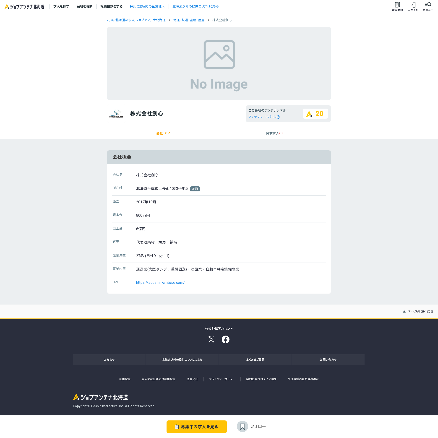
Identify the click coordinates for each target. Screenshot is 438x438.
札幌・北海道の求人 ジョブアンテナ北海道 (136, 20)
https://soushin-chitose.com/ (160, 282)
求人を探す (61, 6)
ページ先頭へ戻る (420, 311)
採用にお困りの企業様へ (147, 6)
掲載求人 (275, 133)
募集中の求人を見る (199, 426)
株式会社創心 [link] (222, 20)
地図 (195, 188)
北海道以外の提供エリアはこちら (195, 6)
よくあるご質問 (255, 359)
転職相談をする (111, 6)
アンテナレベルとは (262, 117)
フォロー (258, 426)
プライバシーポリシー (222, 379)
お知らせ (109, 359)
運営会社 (192, 379)
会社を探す (85, 6)
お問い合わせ (328, 359)
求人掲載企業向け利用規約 (158, 379)
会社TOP (163, 133)
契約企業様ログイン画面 (261, 379)
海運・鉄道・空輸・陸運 (189, 20)
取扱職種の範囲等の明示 (303, 379)
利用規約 (124, 379)
